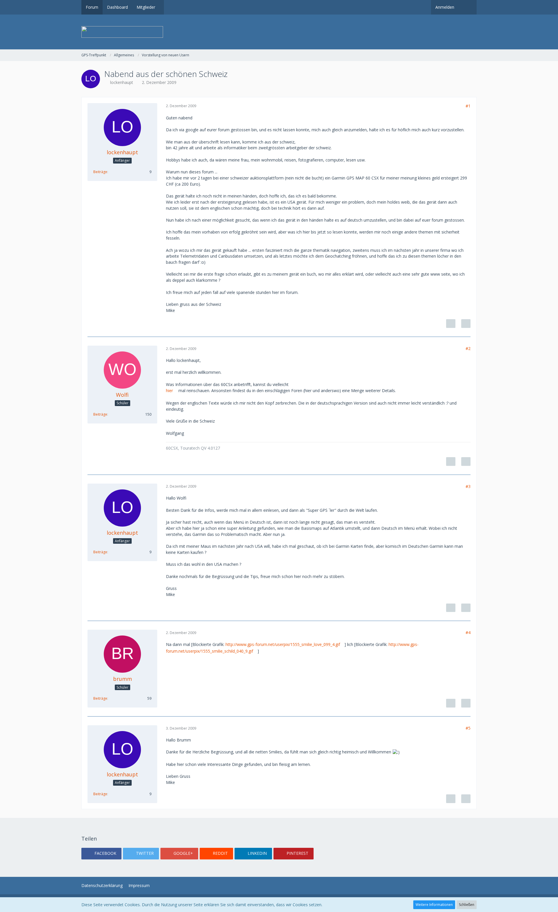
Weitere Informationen (434, 904)
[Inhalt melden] (450, 323)
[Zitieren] (466, 323)
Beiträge (100, 171)
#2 (468, 348)
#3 (468, 486)
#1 (468, 106)
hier (169, 390)
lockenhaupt (121, 82)
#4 (468, 632)
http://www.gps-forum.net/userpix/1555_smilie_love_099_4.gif (283, 644)
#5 (468, 728)
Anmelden (444, 7)
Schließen (466, 904)
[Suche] (468, 7)
